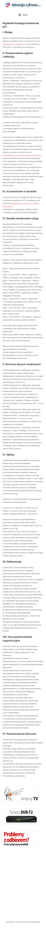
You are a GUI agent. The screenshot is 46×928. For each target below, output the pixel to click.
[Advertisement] (19, 882)
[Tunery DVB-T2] (21, 824)
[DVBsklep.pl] (21, 802)
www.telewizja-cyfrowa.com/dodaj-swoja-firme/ (22, 155)
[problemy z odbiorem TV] (21, 846)
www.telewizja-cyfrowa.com (14, 44)
